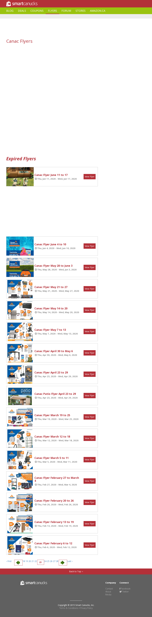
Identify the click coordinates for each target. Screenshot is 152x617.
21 (32, 561)
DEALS (22, 10)
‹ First (9, 561)
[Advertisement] (60, 16)
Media (108, 594)
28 (57, 561)
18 (24, 561)
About (108, 591)
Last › (69, 561)
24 (45, 561)
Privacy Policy (86, 608)
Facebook (125, 588)
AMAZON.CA (97, 10)
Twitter (125, 591)
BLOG (10, 10)
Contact (109, 588)
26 (51, 561)
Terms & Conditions (68, 608)
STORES (81, 10)
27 (54, 561)
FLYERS (52, 10)
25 (48, 561)
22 (35, 561)
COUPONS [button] (36, 10)
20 (29, 561)
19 (27, 561)
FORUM (66, 10)
